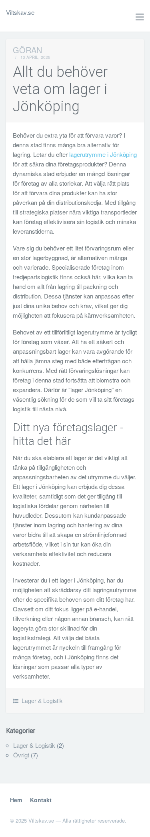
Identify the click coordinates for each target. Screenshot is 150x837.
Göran (27, 50)
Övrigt (21, 755)
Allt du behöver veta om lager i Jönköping (60, 89)
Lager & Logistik (42, 701)
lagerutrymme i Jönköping (103, 154)
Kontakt (41, 800)
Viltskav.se (20, 12)
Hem (16, 800)
